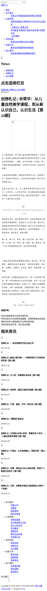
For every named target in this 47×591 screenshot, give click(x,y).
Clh (23, 589)
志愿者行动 (15, 537)
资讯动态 (9, 39)
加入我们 (9, 51)
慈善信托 (23, 30)
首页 (8, 10)
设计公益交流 (16, 525)
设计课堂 (30, 42)
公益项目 (9, 19)
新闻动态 (14, 42)
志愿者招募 (15, 53)
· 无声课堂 (15, 36)
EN (6, 5)
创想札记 (22, 42)
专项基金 (14, 30)
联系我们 (32, 53)
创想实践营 (15, 22)
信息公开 (9, 45)
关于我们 (9, 13)
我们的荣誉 (36, 16)
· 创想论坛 (15, 27)
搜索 (3, 5)
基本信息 (14, 48)
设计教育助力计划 (28, 22)
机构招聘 (24, 53)
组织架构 (28, 16)
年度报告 (30, 48)
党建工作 (14, 16)
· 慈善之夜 (23, 27)
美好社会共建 (33, 30)
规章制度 (22, 48)
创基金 (21, 16)
